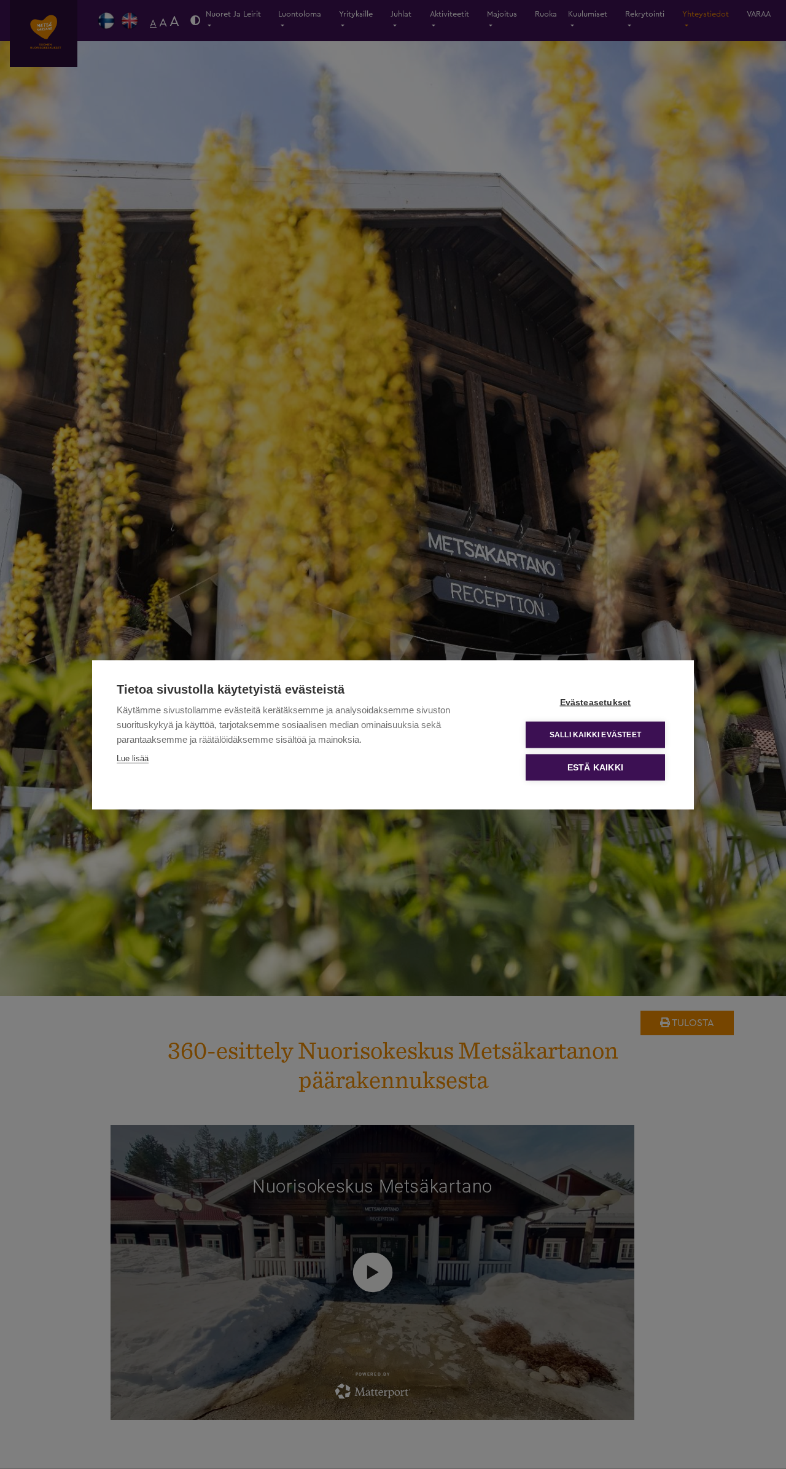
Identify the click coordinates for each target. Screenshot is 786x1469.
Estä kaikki (595, 767)
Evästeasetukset (595, 702)
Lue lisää (133, 757)
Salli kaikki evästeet (595, 735)
